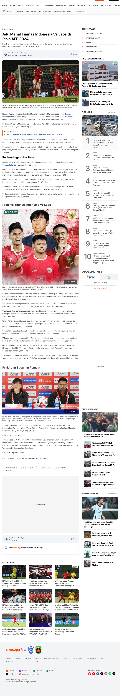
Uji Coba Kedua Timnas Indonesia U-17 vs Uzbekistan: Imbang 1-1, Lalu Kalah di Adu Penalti (66, 583)
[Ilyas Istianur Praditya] (5, 54)
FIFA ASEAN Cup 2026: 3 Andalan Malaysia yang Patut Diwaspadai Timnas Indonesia (14, 583)
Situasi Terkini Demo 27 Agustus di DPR (102, 473)
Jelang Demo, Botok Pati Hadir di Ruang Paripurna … (103, 483)
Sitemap (65, 659)
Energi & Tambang (44, 11)
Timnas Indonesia (10, 165)
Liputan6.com (22, 680)
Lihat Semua (112, 112)
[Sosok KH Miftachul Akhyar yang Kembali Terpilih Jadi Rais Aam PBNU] (87, 554)
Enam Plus (106, 6)
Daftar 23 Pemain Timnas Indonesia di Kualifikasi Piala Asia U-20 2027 (34, 134)
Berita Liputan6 (40, 458)
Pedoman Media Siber (51, 659)
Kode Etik (37, 659)
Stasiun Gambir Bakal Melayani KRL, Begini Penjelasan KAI (101, 245)
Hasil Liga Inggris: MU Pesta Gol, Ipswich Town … (103, 534)
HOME (4, 6)
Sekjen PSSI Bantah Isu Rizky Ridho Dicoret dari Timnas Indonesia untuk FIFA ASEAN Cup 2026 (14, 631)
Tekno (72, 6)
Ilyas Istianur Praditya (19, 53)
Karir (101, 659)
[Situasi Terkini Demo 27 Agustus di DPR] (87, 473)
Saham (33, 11)
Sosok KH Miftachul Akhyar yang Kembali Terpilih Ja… (104, 554)
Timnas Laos (22, 187)
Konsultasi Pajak (59, 11)
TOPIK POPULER (88, 29)
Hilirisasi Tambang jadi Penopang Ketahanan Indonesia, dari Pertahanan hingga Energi (103, 259)
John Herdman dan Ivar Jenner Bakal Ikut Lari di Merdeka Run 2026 (38, 583)
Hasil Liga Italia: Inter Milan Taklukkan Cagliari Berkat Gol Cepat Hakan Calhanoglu (99, 524)
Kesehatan (61, 6)
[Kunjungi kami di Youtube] (93, 673)
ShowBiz (30, 6)
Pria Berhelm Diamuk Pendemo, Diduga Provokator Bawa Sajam (99, 435)
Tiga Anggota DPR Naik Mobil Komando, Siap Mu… (103, 444)
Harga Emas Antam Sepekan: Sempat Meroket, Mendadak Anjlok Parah (103, 170)
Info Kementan (79, 11)
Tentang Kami (91, 659)
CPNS (69, 11)
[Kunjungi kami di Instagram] (105, 673)
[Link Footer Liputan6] (16, 650)
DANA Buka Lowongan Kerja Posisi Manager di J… (101, 103)
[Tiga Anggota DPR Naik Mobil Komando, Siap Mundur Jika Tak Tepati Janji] (87, 444)
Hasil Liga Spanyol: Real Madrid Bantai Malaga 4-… (103, 544)
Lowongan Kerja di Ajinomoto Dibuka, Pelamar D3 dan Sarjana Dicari (97, 85)
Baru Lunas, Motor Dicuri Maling (102, 564)
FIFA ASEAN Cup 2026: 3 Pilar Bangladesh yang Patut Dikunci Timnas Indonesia (13, 607)
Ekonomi (20, 11)
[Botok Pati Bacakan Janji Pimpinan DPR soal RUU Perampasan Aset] (87, 454)
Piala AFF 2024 (52, 116)
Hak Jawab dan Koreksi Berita (31, 662)
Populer (87, 112)
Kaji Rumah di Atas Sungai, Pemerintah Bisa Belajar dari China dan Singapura (103, 220)
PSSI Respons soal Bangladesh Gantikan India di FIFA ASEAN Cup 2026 (40, 631)
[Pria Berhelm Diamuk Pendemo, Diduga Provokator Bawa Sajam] (100, 422)
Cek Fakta (93, 6)
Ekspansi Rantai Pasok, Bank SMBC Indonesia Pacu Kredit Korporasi (104, 182)
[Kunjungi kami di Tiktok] (113, 673)
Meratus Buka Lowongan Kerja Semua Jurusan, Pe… (101, 93)
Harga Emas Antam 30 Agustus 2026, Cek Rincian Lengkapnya (103, 195)
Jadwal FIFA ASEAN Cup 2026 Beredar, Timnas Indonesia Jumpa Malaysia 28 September (39, 607)
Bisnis (20, 6)
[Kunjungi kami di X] (101, 673)
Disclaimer (27, 659)
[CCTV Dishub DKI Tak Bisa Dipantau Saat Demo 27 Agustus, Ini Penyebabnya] (87, 463)
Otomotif (81, 6)
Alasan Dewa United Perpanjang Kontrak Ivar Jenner (64, 631)
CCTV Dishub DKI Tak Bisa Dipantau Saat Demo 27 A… (103, 463)
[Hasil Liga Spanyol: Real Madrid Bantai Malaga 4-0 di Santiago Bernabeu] (87, 544)
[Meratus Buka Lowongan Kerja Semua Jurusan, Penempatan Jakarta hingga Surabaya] (85, 93)
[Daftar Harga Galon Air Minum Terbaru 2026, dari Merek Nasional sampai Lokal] (100, 125)
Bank (27, 11)
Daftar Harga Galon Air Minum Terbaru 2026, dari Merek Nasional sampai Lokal (103, 143)
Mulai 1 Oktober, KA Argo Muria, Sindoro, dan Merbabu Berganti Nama (104, 233)
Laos (30, 116)
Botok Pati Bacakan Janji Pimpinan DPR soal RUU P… (103, 454)
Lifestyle (48, 6)
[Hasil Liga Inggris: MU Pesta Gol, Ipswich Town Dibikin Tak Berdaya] (87, 534)
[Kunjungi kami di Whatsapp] (109, 673)
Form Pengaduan (77, 659)
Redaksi (17, 659)
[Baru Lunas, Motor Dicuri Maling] (87, 563)
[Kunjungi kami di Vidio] (89, 673)
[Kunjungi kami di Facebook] (97, 673)
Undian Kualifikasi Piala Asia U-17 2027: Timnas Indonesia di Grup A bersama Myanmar (67, 607)
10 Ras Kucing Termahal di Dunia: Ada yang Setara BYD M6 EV (104, 157)
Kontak (8, 659)
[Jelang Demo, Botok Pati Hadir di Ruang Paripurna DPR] (87, 483)
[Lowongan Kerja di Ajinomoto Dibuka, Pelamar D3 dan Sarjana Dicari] (100, 71)
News (12, 6)
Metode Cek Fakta (12, 662)
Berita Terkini (90, 493)
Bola (39, 6)
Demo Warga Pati (90, 409)
